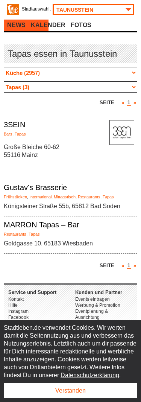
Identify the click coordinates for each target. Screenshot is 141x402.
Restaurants (89, 197)
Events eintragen (92, 299)
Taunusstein (74, 10)
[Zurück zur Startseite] (13, 9)
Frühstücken (15, 197)
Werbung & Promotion (97, 305)
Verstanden (70, 390)
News (16, 25)
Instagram (18, 311)
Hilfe (13, 305)
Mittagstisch (65, 197)
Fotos (81, 25)
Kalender (48, 25)
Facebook (18, 317)
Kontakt (16, 299)
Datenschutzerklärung (90, 375)
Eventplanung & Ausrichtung (91, 314)
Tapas (20, 134)
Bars (8, 134)
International (40, 197)
